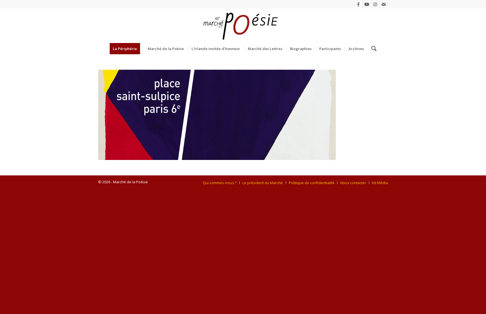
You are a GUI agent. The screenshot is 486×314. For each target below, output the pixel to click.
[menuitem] (127, 49)
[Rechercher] (372, 49)
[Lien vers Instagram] (375, 4)
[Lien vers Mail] (383, 4)
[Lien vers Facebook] (358, 4)
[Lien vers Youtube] (367, 4)
